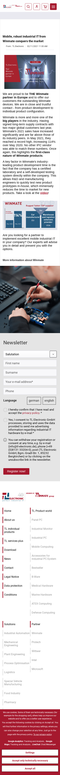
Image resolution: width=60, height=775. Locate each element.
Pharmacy (10, 702)
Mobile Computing (42, 546)
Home (7, 510)
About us (9, 519)
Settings (30, 752)
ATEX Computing (42, 603)
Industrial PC (39, 537)
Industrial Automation (17, 633)
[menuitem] (53, 6)
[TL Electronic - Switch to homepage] (7, 6)
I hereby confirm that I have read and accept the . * (31, 411)
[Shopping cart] (45, 6)
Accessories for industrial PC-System (44, 557)
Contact (8, 567)
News (7, 558)
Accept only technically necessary (30, 760)
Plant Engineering (14, 654)
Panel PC (37, 519)
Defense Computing (43, 612)
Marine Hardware (42, 594)
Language (10, 400)
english (49, 400)
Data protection (13, 585)
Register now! (16, 471)
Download (10, 549)
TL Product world (42, 510)
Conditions (10, 594)
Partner (36, 624)
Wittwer (36, 651)
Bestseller (37, 567)
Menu (53, 6)
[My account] (36, 6)
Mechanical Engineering (11, 644)
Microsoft (37, 669)
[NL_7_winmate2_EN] (30, 72)
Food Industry (12, 693)
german (34, 400)
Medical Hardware (42, 585)
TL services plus (13, 540)
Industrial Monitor (42, 528)
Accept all (30, 768)
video (44, 193)
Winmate (37, 633)
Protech (36, 642)
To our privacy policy (42, 734)
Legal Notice (11, 576)
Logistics (9, 672)
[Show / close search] (28, 6)
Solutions (9, 624)
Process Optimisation (16, 663)
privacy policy (30, 413)
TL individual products (12, 530)
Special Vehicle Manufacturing (13, 683)
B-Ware (36, 576)
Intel (34, 660)
